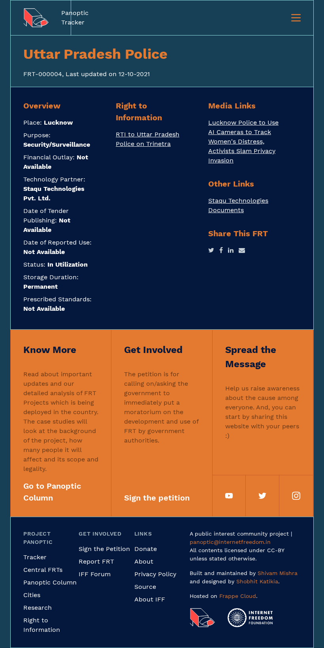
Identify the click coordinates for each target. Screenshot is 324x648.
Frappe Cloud (237, 596)
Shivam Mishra (278, 573)
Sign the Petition (104, 549)
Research (37, 607)
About (143, 561)
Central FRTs (42, 569)
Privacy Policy (155, 574)
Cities (31, 595)
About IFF (149, 599)
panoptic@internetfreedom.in (230, 542)
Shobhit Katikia (257, 581)
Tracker (35, 557)
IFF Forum (95, 574)
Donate (145, 549)
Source (145, 586)
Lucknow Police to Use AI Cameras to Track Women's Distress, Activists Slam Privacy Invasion (243, 141)
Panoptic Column (50, 582)
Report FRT (96, 561)
